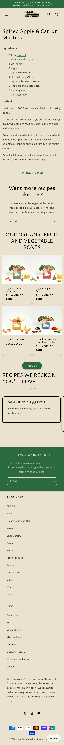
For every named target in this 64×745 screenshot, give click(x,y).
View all (32, 366)
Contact (11, 667)
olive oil (21, 55)
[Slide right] (39, 437)
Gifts (9, 594)
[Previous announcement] (6, 4)
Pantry (10, 565)
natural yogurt (25, 59)
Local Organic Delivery (26, 739)
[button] (6, 14)
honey (19, 64)
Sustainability (14, 630)
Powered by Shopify (46, 739)
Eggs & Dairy (14, 536)
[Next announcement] (58, 4)
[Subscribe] (53, 221)
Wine (9, 587)
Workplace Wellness (18, 659)
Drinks (10, 580)
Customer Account (17, 652)
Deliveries (12, 615)
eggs (14, 68)
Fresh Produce (15, 558)
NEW (9, 513)
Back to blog (34, 172)
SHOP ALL (12, 506)
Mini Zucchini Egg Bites (26, 402)
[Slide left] (24, 437)
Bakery (11, 543)
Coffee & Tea (14, 572)
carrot (14, 94)
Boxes (10, 528)
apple (14, 90)
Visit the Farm (14, 637)
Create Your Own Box (18, 521)
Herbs (10, 550)
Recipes (11, 644)
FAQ (9, 622)
